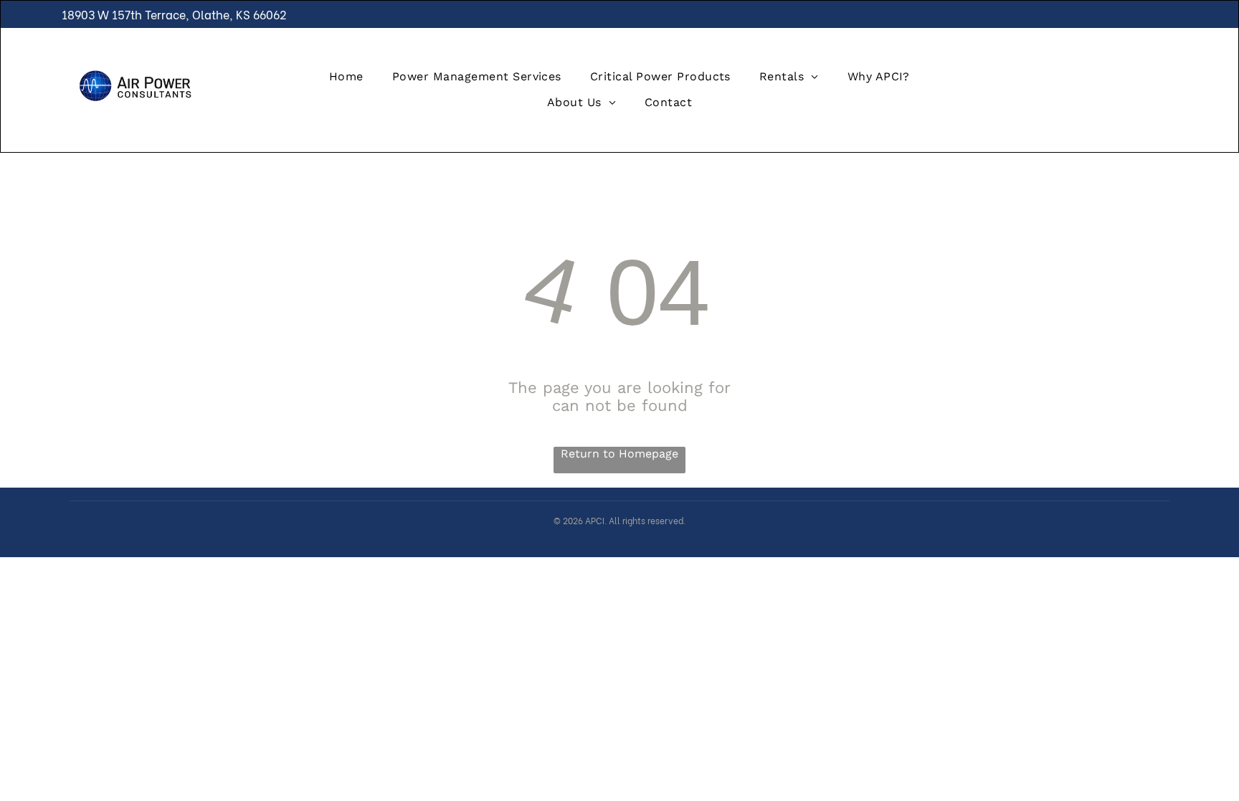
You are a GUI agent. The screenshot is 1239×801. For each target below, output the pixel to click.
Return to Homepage (619, 453)
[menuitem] (346, 77)
